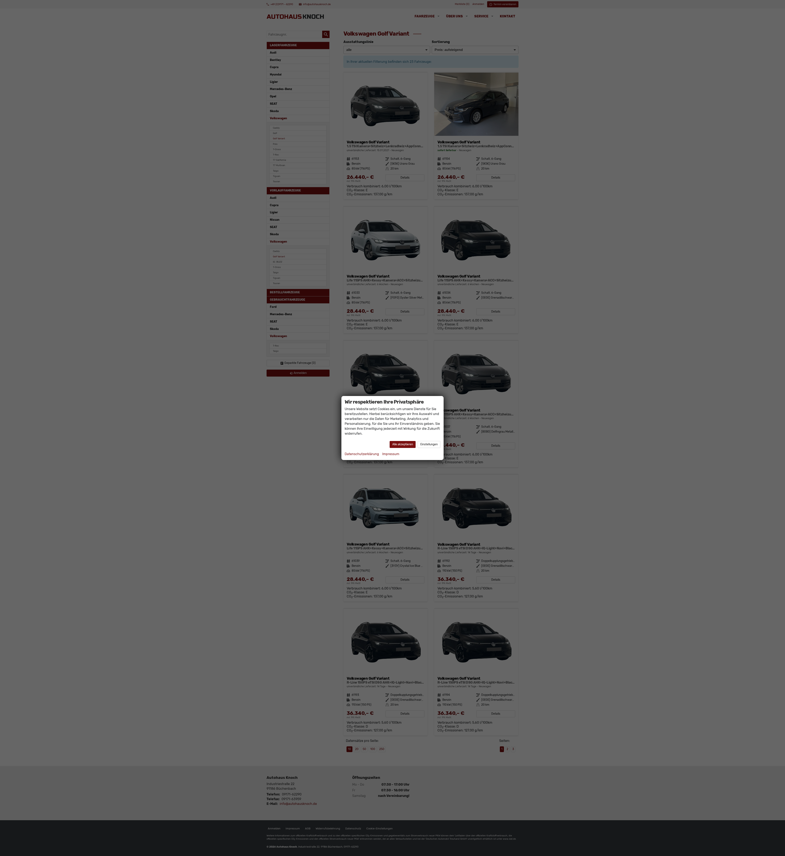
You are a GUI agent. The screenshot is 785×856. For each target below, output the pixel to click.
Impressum (390, 454)
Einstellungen (429, 444)
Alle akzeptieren (402, 444)
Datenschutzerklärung (362, 454)
